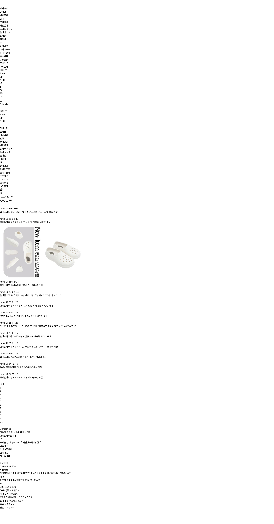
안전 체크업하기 (7, 507)
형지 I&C (4, 452)
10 (1, 418)
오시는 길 (4, 442)
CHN (2, 80)
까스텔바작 (5, 456)
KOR (2, 70)
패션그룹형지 (6, 449)
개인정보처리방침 (31, 442)
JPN (2, 77)
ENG (2, 73)
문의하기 (16, 442)
